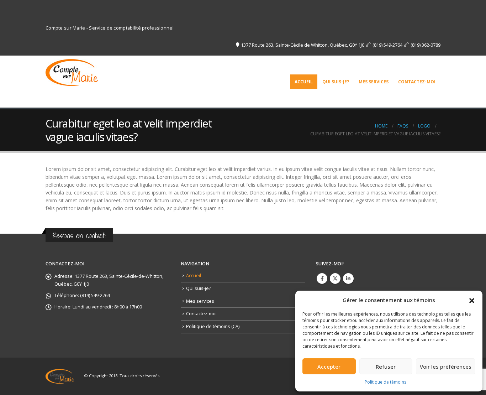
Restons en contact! (79, 235)
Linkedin (348, 278)
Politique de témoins (385, 382)
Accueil (304, 82)
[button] (471, 299)
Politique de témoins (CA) (212, 326)
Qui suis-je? (335, 82)
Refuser (386, 366)
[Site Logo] (72, 71)
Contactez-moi (416, 82)
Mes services (374, 82)
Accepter (328, 366)
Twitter (335, 278)
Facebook (322, 278)
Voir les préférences (445, 366)
